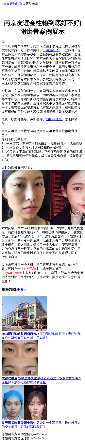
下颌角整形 (51, 50)
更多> (21, 290)
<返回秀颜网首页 (14, 3)
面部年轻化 (54, 119)
